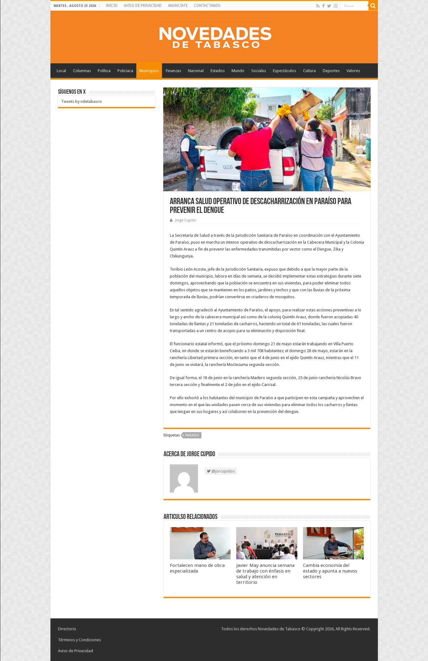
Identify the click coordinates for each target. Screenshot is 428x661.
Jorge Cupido (185, 220)
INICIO (111, 5)
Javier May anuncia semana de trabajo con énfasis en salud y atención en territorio (265, 574)
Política (104, 70)
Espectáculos (284, 70)
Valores (353, 70)
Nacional (196, 70)
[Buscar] (373, 5)
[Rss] (318, 6)
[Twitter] (329, 6)
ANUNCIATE (178, 5)
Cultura (309, 70)
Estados (218, 70)
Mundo (238, 70)
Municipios (149, 70)
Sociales (258, 70)
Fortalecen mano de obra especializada (197, 568)
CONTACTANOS (207, 5)
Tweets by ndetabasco (81, 101)
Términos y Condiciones (79, 639)
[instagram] (335, 6)
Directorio (67, 629)
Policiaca (125, 70)
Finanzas (173, 70)
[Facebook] (323, 6)
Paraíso (192, 435)
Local (61, 70)
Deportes (331, 70)
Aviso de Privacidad (75, 650)
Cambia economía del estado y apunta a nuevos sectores (330, 571)
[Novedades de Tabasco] (214, 35)
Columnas (82, 70)
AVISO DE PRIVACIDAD (143, 5)
